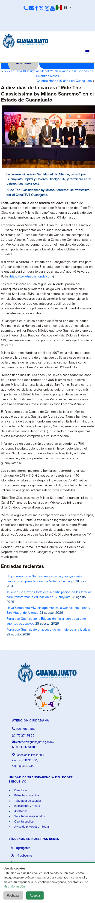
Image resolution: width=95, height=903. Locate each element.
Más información (14, 886)
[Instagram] (47, 8)
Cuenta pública (24, 821)
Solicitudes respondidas (29, 816)
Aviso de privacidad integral (32, 826)
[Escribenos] (31, 8)
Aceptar (35, 895)
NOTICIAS (23, 63)
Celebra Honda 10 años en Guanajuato (64, 81)
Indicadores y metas (27, 805)
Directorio (20, 790)
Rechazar (13, 895)
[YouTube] (52, 8)
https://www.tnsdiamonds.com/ (31, 276)
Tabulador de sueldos (28, 800)
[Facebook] (36, 8)
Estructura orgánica (26, 795)
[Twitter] (41, 8)
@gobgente (22, 848)
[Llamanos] (26, 8)
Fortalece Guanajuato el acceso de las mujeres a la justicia (48, 629)
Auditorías (20, 811)
